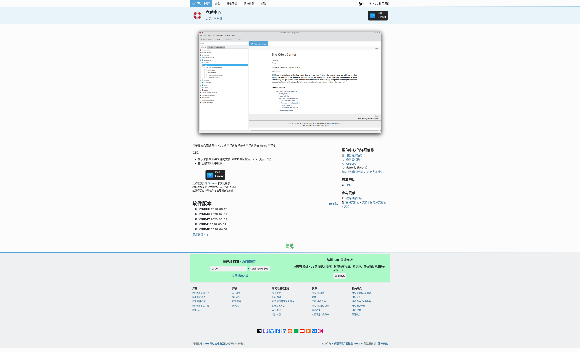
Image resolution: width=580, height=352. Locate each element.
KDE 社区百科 (318, 292)
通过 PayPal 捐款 (260, 268)
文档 (364, 202)
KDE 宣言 (356, 310)
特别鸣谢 (276, 314)
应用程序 (201, 4)
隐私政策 (316, 310)
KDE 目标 (236, 301)
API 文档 (236, 292)
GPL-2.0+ (352, 163)
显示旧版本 (199, 234)
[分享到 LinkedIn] (284, 329)
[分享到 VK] (314, 329)
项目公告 (276, 292)
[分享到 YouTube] (302, 329)
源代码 (235, 305)
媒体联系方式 (278, 305)
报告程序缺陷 (354, 155)
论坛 (349, 185)
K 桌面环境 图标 (341, 343)
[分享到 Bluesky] (271, 329)
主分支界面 (352, 202)
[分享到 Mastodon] (265, 329)
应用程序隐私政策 (320, 314)
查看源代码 (353, 159)
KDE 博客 (276, 297)
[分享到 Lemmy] (296, 329)
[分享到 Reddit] (290, 329)
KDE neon (197, 310)
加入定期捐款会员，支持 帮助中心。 (364, 171)
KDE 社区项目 (381, 3)
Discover (212, 183)
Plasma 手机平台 (200, 305)
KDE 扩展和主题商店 (361, 292)
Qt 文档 (236, 297)
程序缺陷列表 (354, 198)
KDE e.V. (356, 297)
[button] (362, 3)
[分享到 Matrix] (259, 329)
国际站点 (356, 314)
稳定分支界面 (378, 202)
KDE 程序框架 (199, 301)
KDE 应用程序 (199, 297)
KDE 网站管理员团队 (216, 343)
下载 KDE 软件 (319, 301)
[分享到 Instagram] (320, 329)
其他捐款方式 (240, 275)
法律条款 (383, 343)
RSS (332, 203)
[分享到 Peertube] (308, 329)
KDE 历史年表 (358, 305)
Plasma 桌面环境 (200, 292)
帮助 (314, 297)
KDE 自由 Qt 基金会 (361, 301)
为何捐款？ (249, 261)
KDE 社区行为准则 (320, 305)
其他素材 (276, 310)
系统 (219, 18)
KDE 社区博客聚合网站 (283, 301)
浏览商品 (340, 275)
